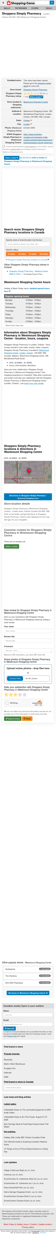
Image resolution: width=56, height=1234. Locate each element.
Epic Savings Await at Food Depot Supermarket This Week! (26, 1125)
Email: (6, 1020)
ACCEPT (35, 1232)
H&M (6, 1076)
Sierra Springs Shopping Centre (23, 1191)
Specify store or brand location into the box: (24, 239)
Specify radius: (12, 249)
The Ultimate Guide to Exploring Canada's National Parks (25, 1143)
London (22, 352)
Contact (33, 1224)
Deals (49, 8)
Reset (28, 718)
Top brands (21, 8)
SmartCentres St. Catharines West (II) (26, 1178)
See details (43, 1232)
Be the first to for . (28, 160)
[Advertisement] (28, 48)
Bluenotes (8, 1059)
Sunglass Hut (9, 1068)
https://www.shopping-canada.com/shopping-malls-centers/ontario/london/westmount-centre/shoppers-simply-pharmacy (38, 138)
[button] (28, 472)
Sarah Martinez (30, 146)
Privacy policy (12, 1036)
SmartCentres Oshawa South (22, 1200)
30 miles (22, 254)
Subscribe (10, 1028)
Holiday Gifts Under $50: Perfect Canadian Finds (24, 1137)
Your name (9, 626)
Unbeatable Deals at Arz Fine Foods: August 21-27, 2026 (26, 1118)
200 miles (44, 254)
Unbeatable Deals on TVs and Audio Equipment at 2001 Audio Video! (27, 1111)
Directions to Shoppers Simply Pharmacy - (28, 496)
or (28, 670)
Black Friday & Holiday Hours (16, 1224)
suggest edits (15, 149)
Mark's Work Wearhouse (14, 1063)
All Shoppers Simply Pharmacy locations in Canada (26, 259)
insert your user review (33, 383)
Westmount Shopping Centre (35, 102)
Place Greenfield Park (19, 1187)
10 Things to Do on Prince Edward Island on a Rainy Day (26, 1150)
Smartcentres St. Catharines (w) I (24, 1183)
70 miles (32, 254)
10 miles (11, 254)
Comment (8, 646)
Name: (6, 1010)
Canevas (13, 1174)
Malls (7, 8)
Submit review (14, 718)
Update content (44, 1224)
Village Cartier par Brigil (19, 1170)
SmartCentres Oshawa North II (23, 1196)
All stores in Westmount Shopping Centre (27, 993)
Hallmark (8, 1072)
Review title (9, 636)
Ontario (30, 352)
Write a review (35, 97)
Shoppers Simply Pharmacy (35, 89)
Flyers (35, 8)
